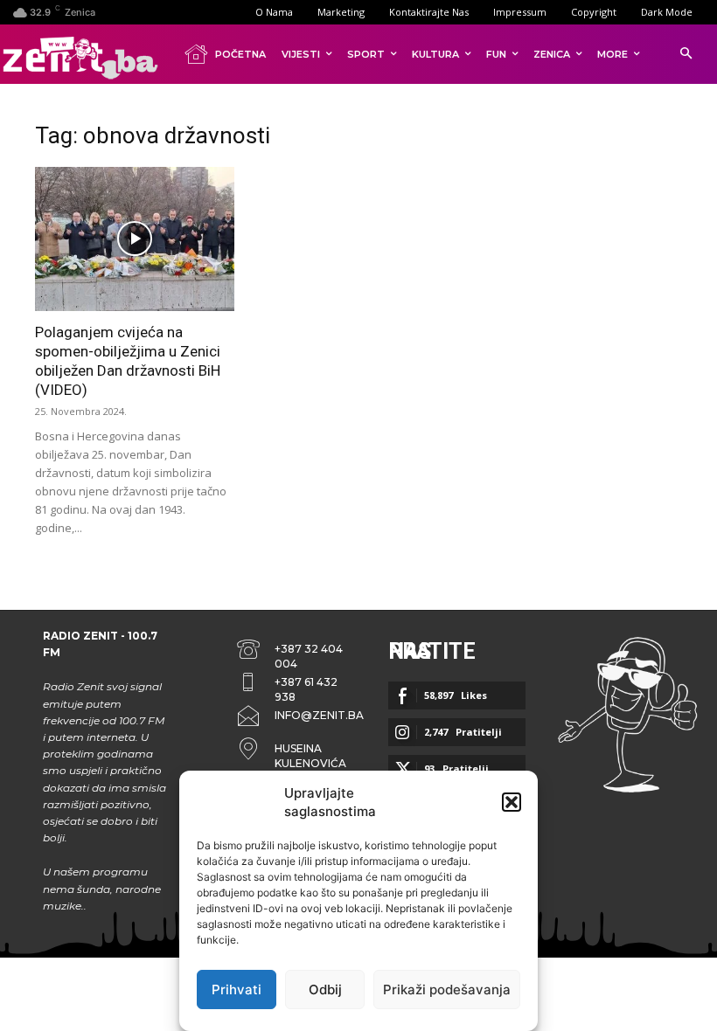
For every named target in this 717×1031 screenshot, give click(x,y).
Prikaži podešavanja (447, 989)
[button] (511, 802)
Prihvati (236, 989)
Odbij (325, 989)
